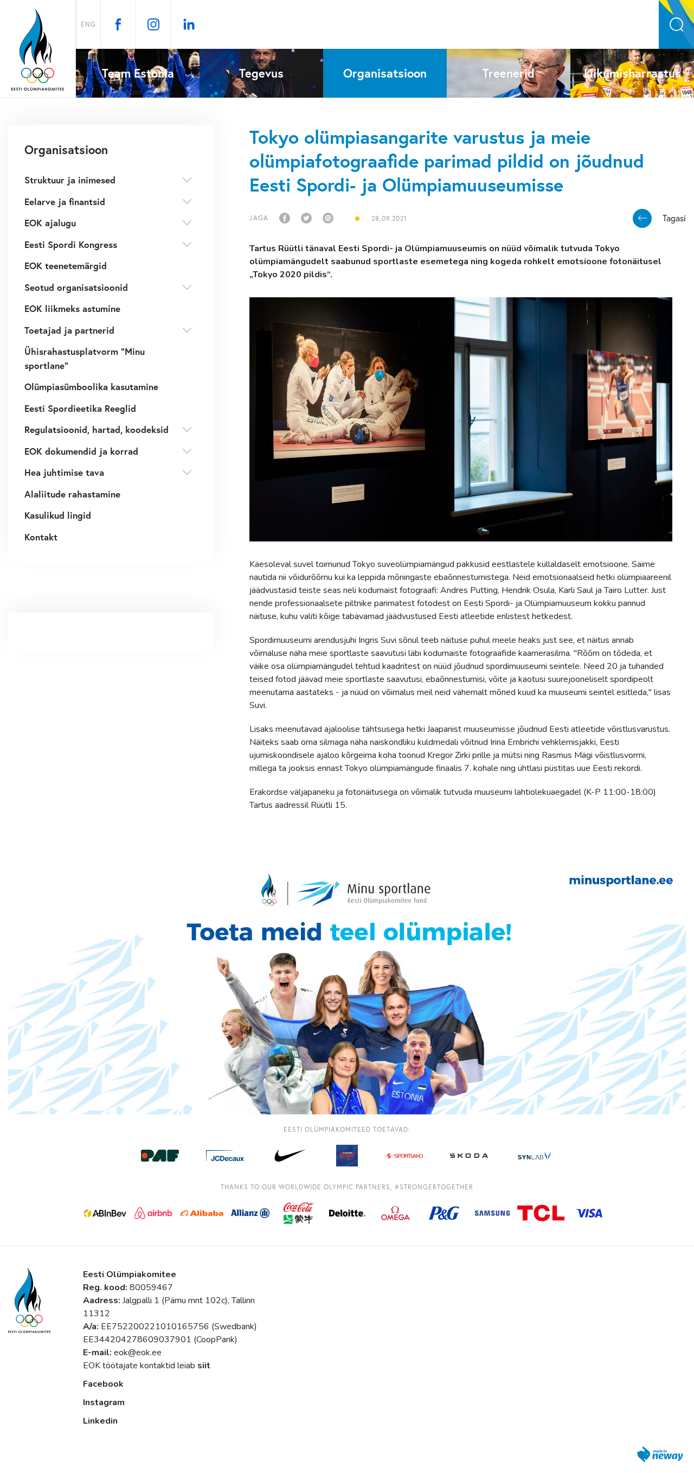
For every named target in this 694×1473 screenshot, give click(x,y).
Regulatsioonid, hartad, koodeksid (96, 429)
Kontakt (40, 537)
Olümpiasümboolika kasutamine (91, 386)
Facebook (103, 1384)
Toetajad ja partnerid (69, 330)
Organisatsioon (66, 149)
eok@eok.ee (138, 1353)
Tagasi (674, 218)
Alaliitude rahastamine (72, 494)
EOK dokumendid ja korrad (81, 451)
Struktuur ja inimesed (69, 180)
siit (203, 1366)
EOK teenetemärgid (65, 265)
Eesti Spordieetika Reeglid (80, 408)
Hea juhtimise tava (64, 472)
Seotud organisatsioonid (76, 287)
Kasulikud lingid (57, 515)
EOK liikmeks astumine (72, 308)
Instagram (104, 1402)
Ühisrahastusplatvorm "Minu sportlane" (84, 358)
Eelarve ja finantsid (64, 201)
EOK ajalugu (50, 222)
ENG (88, 24)
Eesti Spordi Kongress (70, 244)
